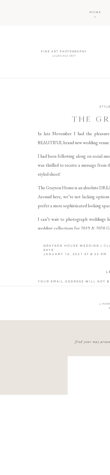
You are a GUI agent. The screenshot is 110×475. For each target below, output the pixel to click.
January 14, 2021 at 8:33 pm (75, 254)
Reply (53, 420)
